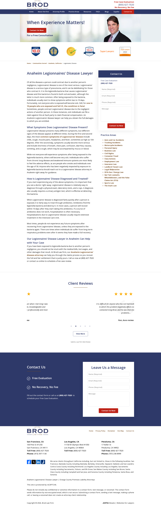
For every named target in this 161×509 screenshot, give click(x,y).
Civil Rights (109, 153)
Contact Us (128, 12)
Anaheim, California (55, 63)
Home (31, 12)
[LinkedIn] (38, 462)
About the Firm (43, 12)
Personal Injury (110, 148)
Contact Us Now (37, 30)
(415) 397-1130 (40, 453)
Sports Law (109, 183)
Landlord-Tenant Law (113, 167)
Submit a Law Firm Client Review (80, 342)
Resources (87, 12)
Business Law (110, 151)
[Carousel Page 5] (89, 326)
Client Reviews (80, 283)
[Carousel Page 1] (71, 326)
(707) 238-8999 (115, 453)
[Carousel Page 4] (85, 326)
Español (116, 12)
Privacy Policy (100, 431)
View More (80, 334)
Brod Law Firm (48, 503)
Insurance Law (110, 164)
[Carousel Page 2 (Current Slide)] (76, 326)
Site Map (120, 431)
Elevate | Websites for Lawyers (118, 503)
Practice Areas (74, 12)
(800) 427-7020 (126, 4)
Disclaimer (111, 431)
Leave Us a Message (108, 367)
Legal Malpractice (111, 169)
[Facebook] (29, 462)
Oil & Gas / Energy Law (113, 172)
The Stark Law (110, 186)
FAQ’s (98, 12)
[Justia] (43, 462)
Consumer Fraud (111, 156)
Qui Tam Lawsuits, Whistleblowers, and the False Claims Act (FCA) (116, 177)
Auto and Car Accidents (114, 140)
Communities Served (40, 63)
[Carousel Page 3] (80, 326)
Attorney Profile (59, 12)
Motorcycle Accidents (113, 145)
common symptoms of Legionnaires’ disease (61, 136)
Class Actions (109, 159)
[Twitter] (34, 462)
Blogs (107, 12)
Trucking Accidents (112, 142)
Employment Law (111, 161)
